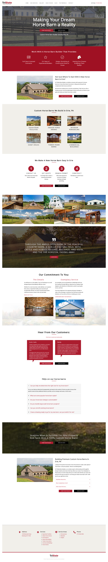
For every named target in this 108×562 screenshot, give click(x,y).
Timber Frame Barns (47, 541)
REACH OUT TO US (28, 295)
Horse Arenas (45, 544)
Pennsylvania (64, 534)
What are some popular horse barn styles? (43, 396)
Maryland (63, 535)
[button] (46, 30)
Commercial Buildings (47, 542)
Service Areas (62, 532)
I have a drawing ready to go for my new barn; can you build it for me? (52, 412)
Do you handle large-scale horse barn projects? (44, 404)
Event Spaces (45, 537)
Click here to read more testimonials (54, 337)
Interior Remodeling (46, 539)
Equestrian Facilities (46, 534)
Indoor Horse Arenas (47, 535)
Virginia (62, 537)
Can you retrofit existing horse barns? (42, 408)
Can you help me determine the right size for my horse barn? (49, 386)
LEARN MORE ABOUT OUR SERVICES (63, 296)
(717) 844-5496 (99, 3)
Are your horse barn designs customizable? (43, 400)
